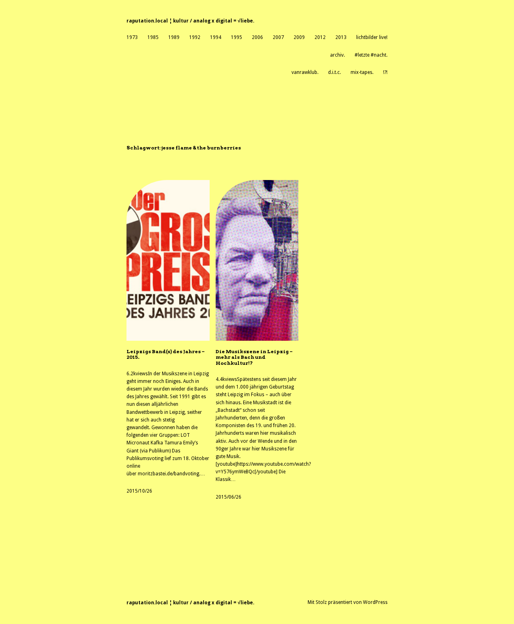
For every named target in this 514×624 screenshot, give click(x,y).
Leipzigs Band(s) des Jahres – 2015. (165, 354)
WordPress (375, 602)
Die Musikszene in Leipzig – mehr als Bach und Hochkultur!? (254, 357)
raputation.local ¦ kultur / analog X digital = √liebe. (190, 21)
